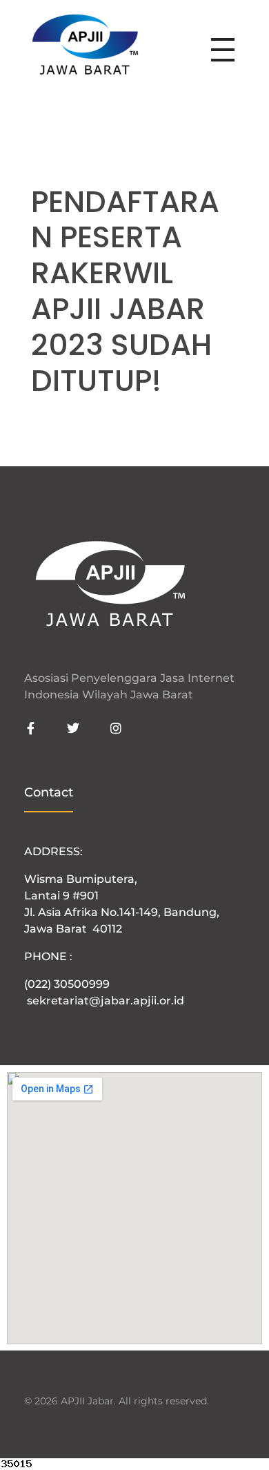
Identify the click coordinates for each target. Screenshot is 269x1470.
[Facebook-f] (30, 728)
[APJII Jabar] (85, 47)
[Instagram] (116, 728)
